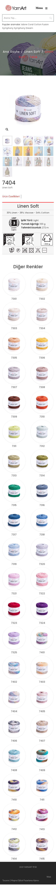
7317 (14, 534)
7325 (14, 652)
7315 (14, 505)
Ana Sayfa (11, 52)
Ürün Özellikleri (11, 196)
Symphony (7, 28)
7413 (42, 829)
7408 (14, 770)
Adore (24, 24)
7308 (42, 387)
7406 (14, 741)
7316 (42, 505)
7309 (14, 416)
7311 (14, 446)
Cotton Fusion (41, 24)
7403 (42, 682)
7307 (14, 387)
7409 (42, 770)
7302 (42, 299)
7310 (42, 416)
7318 (42, 534)
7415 (42, 858)
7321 (14, 593)
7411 (42, 799)
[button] (7, 129)
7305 (14, 357)
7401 (42, 652)
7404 (14, 711)
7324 (42, 623)
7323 (14, 623)
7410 (14, 799)
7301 (14, 299)
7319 (14, 564)
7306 (42, 357)
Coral (30, 24)
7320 (42, 564)
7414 (14, 858)
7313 (14, 475)
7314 (42, 475)
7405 (42, 711)
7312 (42, 446)
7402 (14, 682)
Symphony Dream (23, 28)
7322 (42, 593)
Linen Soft (32, 52)
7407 (42, 741)
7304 (42, 328)
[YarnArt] (15, 8)
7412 (14, 829)
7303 (14, 328)
